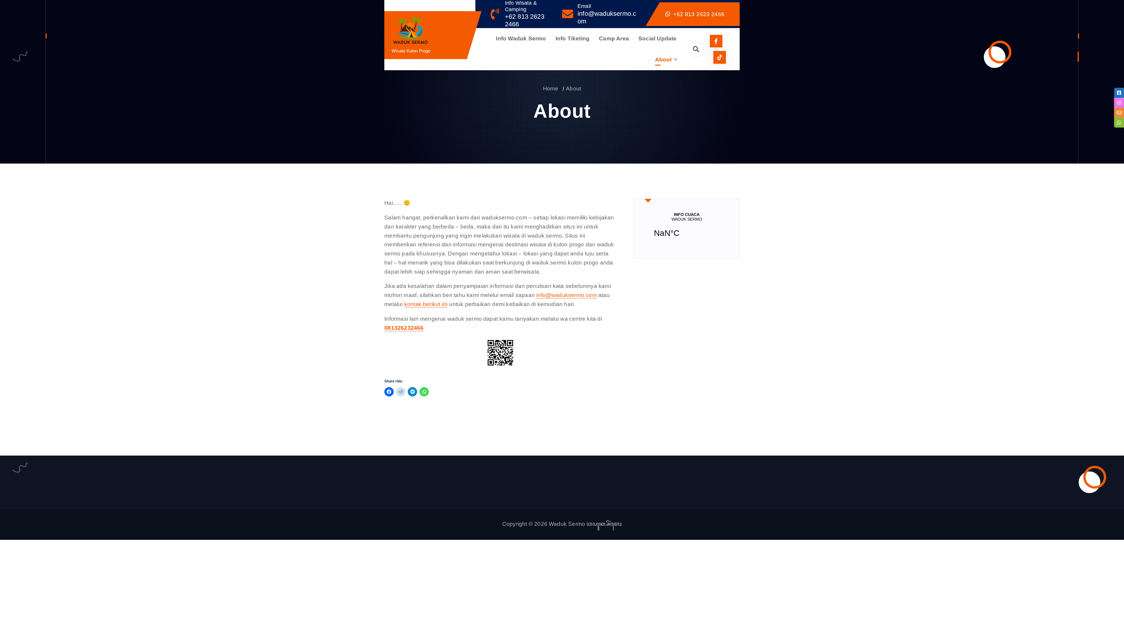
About (663, 59)
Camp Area (614, 38)
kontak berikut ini (426, 304)
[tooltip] (1119, 93)
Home (550, 88)
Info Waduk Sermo (521, 38)
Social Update (657, 38)
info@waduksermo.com (566, 295)
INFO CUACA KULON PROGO (687, 228)
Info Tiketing (573, 38)
